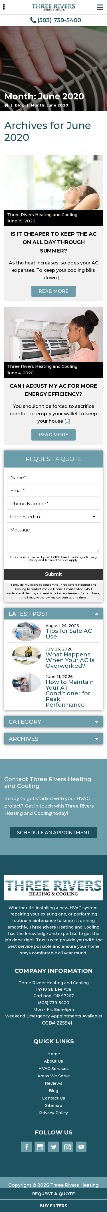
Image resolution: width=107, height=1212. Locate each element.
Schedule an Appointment (53, 832)
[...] (60, 277)
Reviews (53, 1083)
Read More (53, 291)
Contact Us (53, 1098)
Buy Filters (53, 1205)
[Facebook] (26, 1147)
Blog (20, 105)
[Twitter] (53, 1147)
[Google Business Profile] (40, 1147)
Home (53, 1053)
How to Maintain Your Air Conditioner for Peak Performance (70, 693)
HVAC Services (54, 1068)
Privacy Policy (53, 1112)
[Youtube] (81, 1147)
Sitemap (53, 1105)
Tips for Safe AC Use (69, 633)
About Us (53, 1061)
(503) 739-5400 (59, 20)
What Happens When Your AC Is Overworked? (70, 660)
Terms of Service (56, 560)
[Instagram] (67, 1147)
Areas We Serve (53, 1076)
